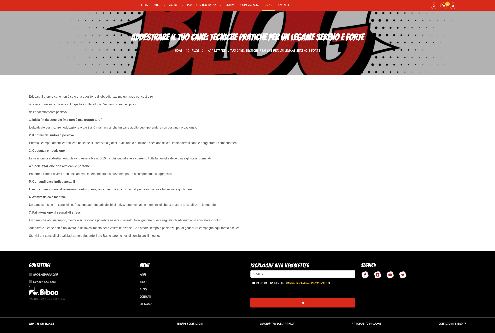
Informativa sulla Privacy (277, 323)
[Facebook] (365, 274)
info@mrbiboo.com (45, 274)
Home (144, 5)
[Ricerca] (434, 6)
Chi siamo (146, 304)
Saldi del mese (249, 5)
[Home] (43, 290)
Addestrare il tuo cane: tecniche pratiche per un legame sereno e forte (264, 50)
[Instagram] (377, 274)
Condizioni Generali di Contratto (307, 283)
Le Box (230, 5)
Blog (268, 5)
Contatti (283, 5)
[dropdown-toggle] (164, 5)
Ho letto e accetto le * (292, 283)
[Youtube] (390, 274)
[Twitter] (403, 274)
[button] (443, 6)
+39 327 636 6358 (44, 282)
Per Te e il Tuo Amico (201, 5)
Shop (143, 282)
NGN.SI (49, 323)
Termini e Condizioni (190, 323)
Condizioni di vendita (452, 323)
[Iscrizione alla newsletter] (302, 302)
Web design (36, 323)
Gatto (173, 5)
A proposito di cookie (366, 323)
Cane (156, 5)
